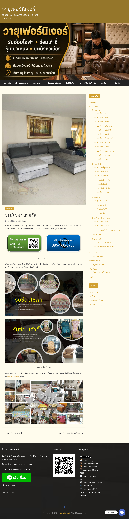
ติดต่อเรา (118, 83)
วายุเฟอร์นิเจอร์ (18, 8)
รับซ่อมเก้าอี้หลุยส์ (101, 176)
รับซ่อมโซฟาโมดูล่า (102, 159)
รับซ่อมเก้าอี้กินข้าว (101, 184)
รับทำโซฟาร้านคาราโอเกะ (104, 246)
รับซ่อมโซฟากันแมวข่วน (104, 151)
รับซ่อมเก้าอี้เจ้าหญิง (102, 180)
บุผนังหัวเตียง (97, 235)
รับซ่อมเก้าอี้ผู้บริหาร (102, 167)
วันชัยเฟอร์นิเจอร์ (8, 492)
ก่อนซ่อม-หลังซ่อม (54, 83)
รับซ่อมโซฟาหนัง (101, 117)
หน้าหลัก (7, 83)
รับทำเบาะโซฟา (98, 239)
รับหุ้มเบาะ (96, 197)
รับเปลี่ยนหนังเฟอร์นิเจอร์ (101, 218)
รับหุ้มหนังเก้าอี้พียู (101, 209)
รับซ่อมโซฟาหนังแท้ (102, 122)
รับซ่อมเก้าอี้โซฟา (101, 171)
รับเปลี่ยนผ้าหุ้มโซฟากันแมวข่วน (107, 230)
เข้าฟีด (92, 296)
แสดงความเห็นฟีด (96, 300)
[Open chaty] (122, 512)
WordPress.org (95, 304)
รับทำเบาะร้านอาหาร (102, 242)
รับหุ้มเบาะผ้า (99, 213)
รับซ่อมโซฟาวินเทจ (102, 146)
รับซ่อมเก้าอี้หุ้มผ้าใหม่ (102, 188)
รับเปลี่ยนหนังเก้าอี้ (101, 226)
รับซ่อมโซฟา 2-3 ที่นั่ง (102, 192)
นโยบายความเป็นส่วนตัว (101, 272)
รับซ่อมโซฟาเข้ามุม (102, 142)
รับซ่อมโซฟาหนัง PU (102, 130)
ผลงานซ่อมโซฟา (13, 376)
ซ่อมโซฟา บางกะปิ (13, 433)
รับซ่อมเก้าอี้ (96, 164)
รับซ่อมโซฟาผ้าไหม (102, 155)
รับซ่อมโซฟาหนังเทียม (103, 126)
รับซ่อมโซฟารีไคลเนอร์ (103, 138)
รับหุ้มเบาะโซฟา (100, 201)
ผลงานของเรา (38, 83)
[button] (27, 83)
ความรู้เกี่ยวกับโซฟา (88, 83)
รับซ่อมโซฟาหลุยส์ (101, 134)
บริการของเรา (20, 83)
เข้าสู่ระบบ (93, 292)
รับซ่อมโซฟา (97, 110)
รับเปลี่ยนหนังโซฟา (102, 221)
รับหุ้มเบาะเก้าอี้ (100, 205)
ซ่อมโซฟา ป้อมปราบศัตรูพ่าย (70, 433)
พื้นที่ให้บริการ (71, 83)
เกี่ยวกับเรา (104, 83)
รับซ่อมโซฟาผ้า (100, 113)
